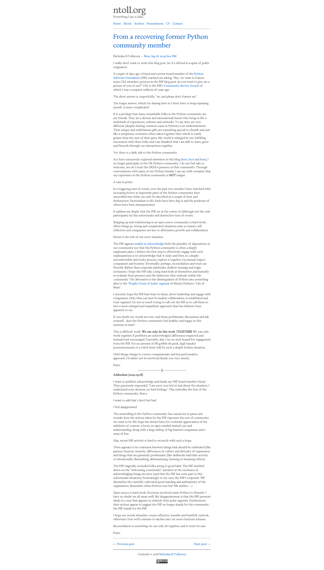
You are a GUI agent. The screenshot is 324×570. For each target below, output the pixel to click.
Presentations (155, 24)
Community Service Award (181, 86)
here (184, 159)
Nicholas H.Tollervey (172, 554)
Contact (178, 24)
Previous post (125, 544)
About (127, 24)
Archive (139, 24)
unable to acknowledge (149, 244)
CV (168, 24)
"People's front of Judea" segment (148, 283)
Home (117, 24)
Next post (200, 544)
